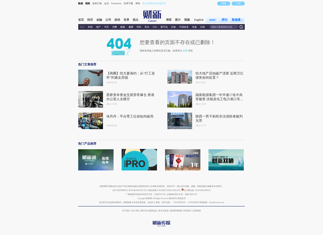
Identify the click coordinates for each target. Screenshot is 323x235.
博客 (169, 19)
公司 (108, 19)
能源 (123, 27)
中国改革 (184, 27)
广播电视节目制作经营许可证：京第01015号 (145, 194)
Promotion (116, 3)
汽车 (106, 27)
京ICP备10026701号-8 (138, 190)
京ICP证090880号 (120, 190)
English (198, 19)
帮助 (137, 3)
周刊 (224, 19)
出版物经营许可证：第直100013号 (182, 194)
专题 (194, 27)
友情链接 (197, 210)
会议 (106, 3)
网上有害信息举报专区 (154, 3)
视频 (187, 19)
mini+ (213, 19)
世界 (126, 19)
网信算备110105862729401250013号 (165, 190)
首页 (81, 19)
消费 (114, 27)
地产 (98, 27)
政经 (117, 19)
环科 (139, 27)
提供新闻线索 (176, 210)
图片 (178, 19)
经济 (90, 19)
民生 (147, 27)
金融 (99, 19)
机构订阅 (97, 3)
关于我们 (126, 210)
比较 (173, 27)
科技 (90, 27)
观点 (135, 19)
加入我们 (136, 210)
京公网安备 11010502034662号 (197, 190)
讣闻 (202, 27)
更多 (82, 27)
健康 (131, 27)
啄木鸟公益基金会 (149, 210)
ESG (155, 27)
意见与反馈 (163, 210)
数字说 (164, 27)
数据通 (236, 19)
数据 (80, 3)
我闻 (87, 3)
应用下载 (128, 3)
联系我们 (187, 210)
